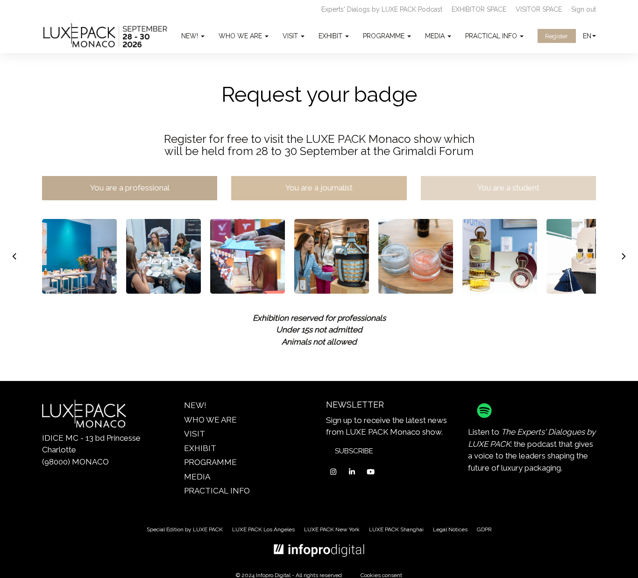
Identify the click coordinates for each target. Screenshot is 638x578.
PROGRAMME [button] (384, 36)
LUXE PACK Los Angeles (263, 529)
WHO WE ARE (210, 419)
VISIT (194, 433)
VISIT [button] (291, 36)
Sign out (583, 9)
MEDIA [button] (436, 36)
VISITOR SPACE (539, 9)
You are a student (508, 187)
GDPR (484, 529)
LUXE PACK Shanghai (396, 529)
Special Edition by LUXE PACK (185, 529)
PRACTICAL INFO (217, 490)
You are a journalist (319, 187)
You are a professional (130, 187)
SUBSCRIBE (354, 451)
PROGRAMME (210, 462)
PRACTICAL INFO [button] (492, 36)
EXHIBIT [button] (331, 36)
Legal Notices (450, 529)
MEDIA (197, 476)
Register (556, 36)
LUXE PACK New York (332, 529)
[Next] (623, 256)
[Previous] (15, 256)
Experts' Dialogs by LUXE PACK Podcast (381, 9)
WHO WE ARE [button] (241, 36)
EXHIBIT (200, 448)
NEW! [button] (190, 36)
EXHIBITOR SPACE (479, 9)
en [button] (587, 36)
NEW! (195, 405)
